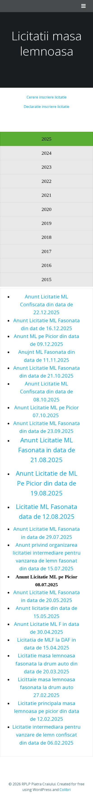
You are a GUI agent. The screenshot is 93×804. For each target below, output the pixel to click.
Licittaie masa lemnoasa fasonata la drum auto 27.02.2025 (46, 687)
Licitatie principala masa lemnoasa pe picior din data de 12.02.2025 (46, 711)
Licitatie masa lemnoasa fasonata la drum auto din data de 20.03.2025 (46, 663)
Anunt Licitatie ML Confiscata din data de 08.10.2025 (46, 391)
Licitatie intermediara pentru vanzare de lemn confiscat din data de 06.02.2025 (46, 734)
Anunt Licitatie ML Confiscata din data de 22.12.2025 (46, 304)
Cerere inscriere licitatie (47, 97)
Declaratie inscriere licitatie (46, 106)
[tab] (46, 139)
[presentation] (46, 139)
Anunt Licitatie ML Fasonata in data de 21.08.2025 (46, 450)
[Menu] (83, 6)
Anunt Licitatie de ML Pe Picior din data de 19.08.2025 (46, 483)
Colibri (65, 789)
